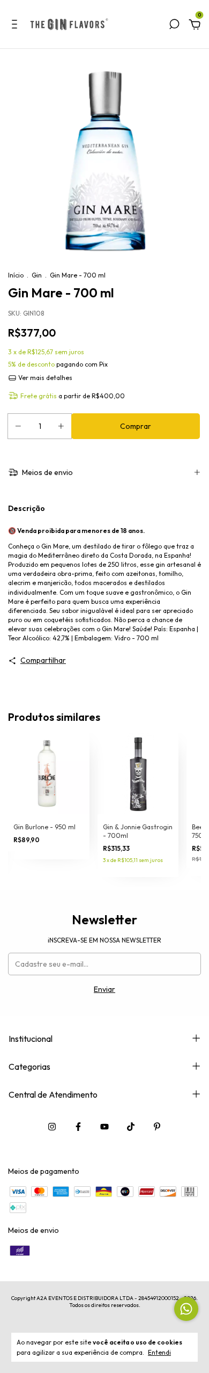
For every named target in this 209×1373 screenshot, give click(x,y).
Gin (37, 275)
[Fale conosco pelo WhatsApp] (186, 1309)
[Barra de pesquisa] (174, 26)
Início (16, 275)
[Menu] (16, 26)
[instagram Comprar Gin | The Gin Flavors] (52, 1126)
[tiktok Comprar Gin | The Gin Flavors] (130, 1126)
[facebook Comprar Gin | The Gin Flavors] (78, 1126)
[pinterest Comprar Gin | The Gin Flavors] (157, 1126)
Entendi (159, 1352)
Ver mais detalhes (44, 378)
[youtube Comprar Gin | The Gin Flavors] (104, 1126)
